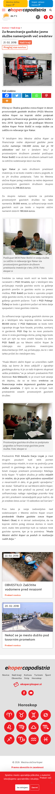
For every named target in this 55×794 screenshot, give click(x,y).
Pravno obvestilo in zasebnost (27, 767)
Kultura (28, 675)
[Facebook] (7, 95)
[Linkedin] (26, 95)
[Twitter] (16, 95)
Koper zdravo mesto (38, 3)
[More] (7, 100)
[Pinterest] (46, 95)
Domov (5, 27)
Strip (26, 678)
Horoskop (37, 678)
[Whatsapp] (36, 95)
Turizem (38, 675)
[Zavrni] (51, 782)
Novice (5, 675)
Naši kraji (15, 27)
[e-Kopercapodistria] (26, 10)
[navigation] (27, 11)
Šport (48, 675)
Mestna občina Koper (12, 3)
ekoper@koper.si (31, 684)
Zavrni (35, 787)
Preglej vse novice (15, 47)
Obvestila (17, 678)
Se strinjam (22, 787)
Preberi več (45, 777)
